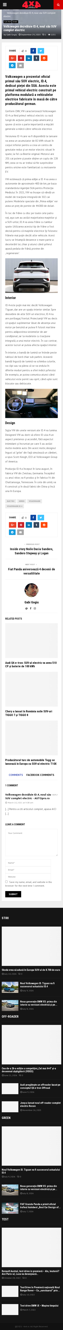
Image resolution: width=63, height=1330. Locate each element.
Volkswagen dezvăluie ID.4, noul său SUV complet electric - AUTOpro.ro (28, 796)
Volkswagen (34, 501)
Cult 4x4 (7, 22)
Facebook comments (40, 775)
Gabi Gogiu (11, 34)
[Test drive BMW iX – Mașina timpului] (10, 1309)
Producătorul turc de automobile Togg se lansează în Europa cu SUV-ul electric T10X (31, 761)
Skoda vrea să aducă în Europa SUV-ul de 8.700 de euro (31, 970)
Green (15, 22)
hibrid (21, 501)
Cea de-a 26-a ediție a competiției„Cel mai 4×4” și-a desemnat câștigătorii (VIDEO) (29, 1070)
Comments (16, 775)
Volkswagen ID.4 (14, 506)
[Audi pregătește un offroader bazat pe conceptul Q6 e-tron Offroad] (10, 1088)
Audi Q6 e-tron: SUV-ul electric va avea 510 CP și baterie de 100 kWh (31, 664)
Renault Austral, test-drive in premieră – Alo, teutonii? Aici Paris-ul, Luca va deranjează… (30, 1273)
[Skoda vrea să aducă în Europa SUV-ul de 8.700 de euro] (31, 946)
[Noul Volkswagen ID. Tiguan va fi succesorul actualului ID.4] (10, 987)
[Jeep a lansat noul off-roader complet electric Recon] (10, 1106)
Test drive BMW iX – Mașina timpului (39, 1305)
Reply (55, 795)
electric (11, 501)
